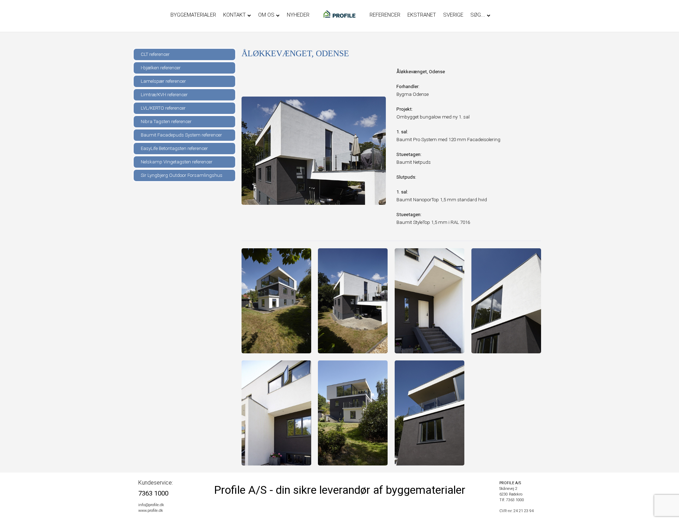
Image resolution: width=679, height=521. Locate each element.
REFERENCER (385, 15)
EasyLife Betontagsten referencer (174, 148)
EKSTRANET (421, 15)
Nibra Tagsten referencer (166, 121)
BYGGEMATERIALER (193, 15)
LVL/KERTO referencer (163, 108)
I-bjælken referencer (161, 67)
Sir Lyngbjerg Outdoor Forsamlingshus (181, 175)
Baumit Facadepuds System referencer (181, 135)
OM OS (266, 15)
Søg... (477, 15)
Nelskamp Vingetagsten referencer (177, 161)
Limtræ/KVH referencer (164, 94)
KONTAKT (234, 15)
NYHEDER (298, 15)
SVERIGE (453, 15)
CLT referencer (155, 54)
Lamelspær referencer (163, 81)
